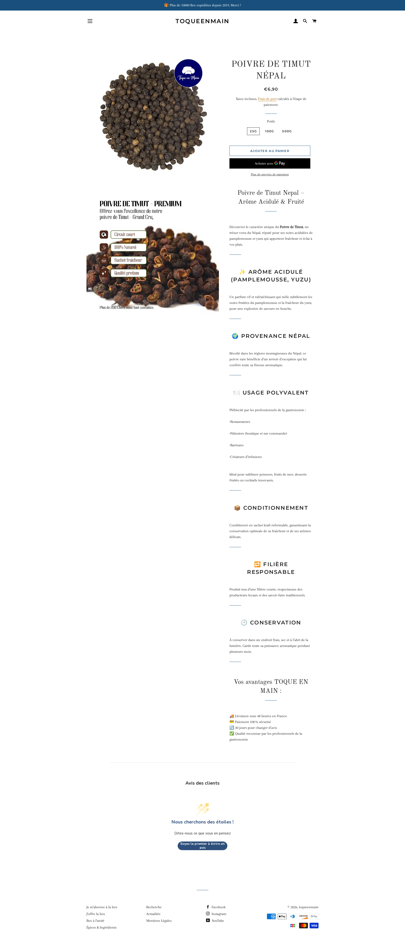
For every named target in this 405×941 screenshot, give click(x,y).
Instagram (218, 914)
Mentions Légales (159, 921)
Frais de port (267, 99)
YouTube (217, 921)
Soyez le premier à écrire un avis (202, 845)
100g (269, 131)
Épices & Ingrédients (101, 927)
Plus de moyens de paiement (270, 174)
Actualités (153, 914)
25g (253, 131)
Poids (271, 121)
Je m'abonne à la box (101, 907)
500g (287, 131)
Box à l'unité (95, 921)
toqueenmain (202, 21)
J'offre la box (95, 914)
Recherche (153, 907)
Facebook (218, 907)
